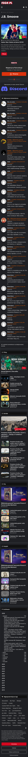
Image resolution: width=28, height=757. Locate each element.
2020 (3, 676)
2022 (3, 671)
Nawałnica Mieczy (6, 723)
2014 (3, 690)
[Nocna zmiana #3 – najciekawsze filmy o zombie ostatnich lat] (5, 404)
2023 (3, 669)
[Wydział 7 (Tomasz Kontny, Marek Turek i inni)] (5, 594)
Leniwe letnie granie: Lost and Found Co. (15, 623)
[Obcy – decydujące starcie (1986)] (5, 378)
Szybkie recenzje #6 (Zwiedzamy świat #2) (16, 384)
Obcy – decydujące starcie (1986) (13, 629)
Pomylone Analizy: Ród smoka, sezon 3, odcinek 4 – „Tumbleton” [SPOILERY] (18, 474)
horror (15, 715)
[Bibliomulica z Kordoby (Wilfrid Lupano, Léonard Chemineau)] (5, 600)
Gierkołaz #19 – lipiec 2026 (17, 536)
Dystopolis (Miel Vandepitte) (18, 579)
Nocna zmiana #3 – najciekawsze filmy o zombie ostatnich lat (18, 404)
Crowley (9, 139)
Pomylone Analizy (17, 725)
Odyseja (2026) (14, 389)
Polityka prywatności (14, 755)
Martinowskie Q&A (12, 720)
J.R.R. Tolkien (22, 715)
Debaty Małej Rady (6, 708)
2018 (3, 680)
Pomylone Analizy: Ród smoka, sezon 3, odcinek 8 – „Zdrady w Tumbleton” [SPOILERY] (13, 434)
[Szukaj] (26, 7)
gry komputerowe (16, 710)
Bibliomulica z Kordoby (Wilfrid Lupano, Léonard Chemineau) (17, 600)
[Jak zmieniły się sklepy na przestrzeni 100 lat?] (5, 459)
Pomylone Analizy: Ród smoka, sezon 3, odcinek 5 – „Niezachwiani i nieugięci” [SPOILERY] (18, 467)
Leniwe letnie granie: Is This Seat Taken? (15, 631)
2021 (3, 673)
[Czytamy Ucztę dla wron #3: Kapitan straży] (5, 587)
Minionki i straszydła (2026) (18, 396)
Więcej (4, 54)
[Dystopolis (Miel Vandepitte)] (5, 581)
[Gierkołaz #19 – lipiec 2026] (5, 538)
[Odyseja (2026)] (5, 391)
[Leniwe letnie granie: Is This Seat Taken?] (5, 518)
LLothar (4, 720)
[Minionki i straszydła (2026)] (5, 398)
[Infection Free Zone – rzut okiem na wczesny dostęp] (5, 531)
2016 (3, 685)
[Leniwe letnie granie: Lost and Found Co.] (5, 512)
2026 (3, 613)
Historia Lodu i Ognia (7, 715)
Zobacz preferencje (14, 752)
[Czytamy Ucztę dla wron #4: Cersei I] (5, 574)
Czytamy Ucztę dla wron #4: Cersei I (15, 181)
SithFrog (4, 40)
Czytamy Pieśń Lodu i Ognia (8, 705)
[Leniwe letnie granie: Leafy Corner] (5, 525)
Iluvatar (9, 256)
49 (15, 40)
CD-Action (4, 703)
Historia (20, 713)
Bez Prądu (12, 700)
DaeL (18, 705)
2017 (3, 683)
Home (4, 12)
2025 (3, 664)
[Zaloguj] (23, 7)
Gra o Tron (4, 710)
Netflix (14, 723)
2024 (3, 666)
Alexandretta (5, 700)
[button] (26, 728)
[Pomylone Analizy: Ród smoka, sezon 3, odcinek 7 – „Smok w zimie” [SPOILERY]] (5, 443)
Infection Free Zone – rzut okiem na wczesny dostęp (17, 530)
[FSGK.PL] (7, 3)
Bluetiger (19, 700)
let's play (23, 718)
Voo (8, 218)
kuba (14, 718)
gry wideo (4, 713)
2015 (3, 687)
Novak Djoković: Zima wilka (9, 371)
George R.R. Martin (17, 708)
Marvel (19, 720)
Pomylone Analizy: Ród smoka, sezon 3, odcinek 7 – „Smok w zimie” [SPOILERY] (18, 443)
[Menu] (2, 7)
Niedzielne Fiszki (21, 723)
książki (9, 718)
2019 (3, 678)
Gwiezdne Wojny (12, 713)
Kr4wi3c (4, 718)
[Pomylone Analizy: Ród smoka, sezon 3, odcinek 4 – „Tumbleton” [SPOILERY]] (5, 475)
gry (9, 710)
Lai (18, 718)
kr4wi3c (9, 150)
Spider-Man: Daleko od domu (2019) (12, 42)
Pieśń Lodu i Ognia (6, 725)
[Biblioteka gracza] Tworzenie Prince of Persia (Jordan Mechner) (16, 141)
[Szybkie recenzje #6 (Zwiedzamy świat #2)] (5, 385)
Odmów (14, 748)
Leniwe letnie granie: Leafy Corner (13, 643)
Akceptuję (14, 744)
